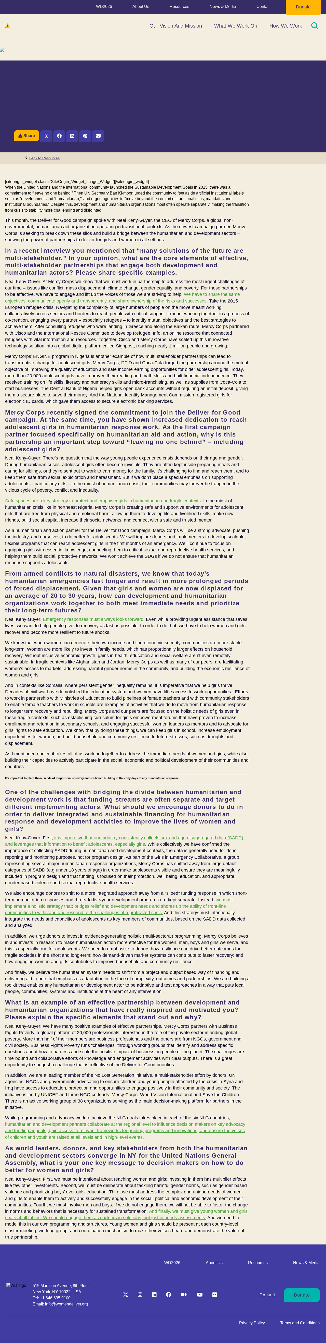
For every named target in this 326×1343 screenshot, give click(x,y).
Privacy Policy (252, 1323)
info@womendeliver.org (66, 1304)
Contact (263, 6)
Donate (303, 6)
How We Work (285, 26)
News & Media (223, 6)
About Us (140, 6)
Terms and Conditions (300, 1323)
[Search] (314, 25)
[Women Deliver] (30, 26)
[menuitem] (104, 7)
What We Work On (235, 26)
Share (29, 136)
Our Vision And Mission (176, 26)
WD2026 (104, 6)
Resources (179, 6)
